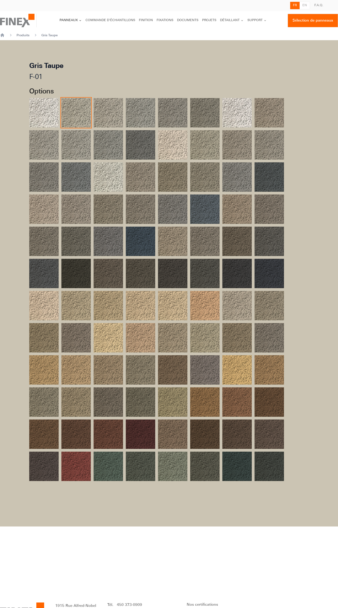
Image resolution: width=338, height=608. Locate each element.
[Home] (2, 35)
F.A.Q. (318, 5)
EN (304, 5)
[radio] (44, 113)
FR (295, 5)
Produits (23, 35)
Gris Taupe (49, 35)
